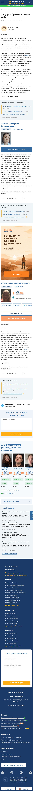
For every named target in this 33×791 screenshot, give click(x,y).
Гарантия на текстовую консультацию (13, 720)
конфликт (25, 349)
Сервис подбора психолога (15, 692)
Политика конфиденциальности (11, 740)
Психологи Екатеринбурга (13, 590)
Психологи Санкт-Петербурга (14, 585)
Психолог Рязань (18, 129)
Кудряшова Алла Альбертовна (15, 283)
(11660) (6, 305)
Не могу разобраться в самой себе (13, 111)
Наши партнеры (6, 754)
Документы (5, 734)
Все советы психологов (9, 553)
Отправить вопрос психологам (11, 756)
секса (13, 81)
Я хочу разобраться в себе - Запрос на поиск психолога (16, 512)
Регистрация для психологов (13, 765)
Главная (3, 10)
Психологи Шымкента (12, 618)
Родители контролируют (9, 532)
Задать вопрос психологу (16, 149)
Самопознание (19, 21)
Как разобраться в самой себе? (12, 214)
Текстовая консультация (16, 705)
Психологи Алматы (11, 613)
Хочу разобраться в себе (9, 523)
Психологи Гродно (11, 643)
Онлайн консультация (15, 696)
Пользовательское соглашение (11, 737)
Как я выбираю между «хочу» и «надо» (14, 114)
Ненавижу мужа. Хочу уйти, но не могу (14, 217)
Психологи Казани (11, 595)
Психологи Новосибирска (13, 588)
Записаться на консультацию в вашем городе (15, 700)
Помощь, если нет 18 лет (9, 726)
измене (27, 55)
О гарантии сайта (8, 493)
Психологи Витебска (11, 638)
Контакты (4, 751)
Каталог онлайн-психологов (10, 490)
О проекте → (16, 274)
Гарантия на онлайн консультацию (12, 718)
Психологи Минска (11, 633)
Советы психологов (13, 10)
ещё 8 (3, 486)
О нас (3, 759)
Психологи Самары (11, 603)
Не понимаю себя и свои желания (12, 394)
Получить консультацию (16, 318)
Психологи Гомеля (11, 636)
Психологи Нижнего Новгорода (15, 593)
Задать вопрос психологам (9, 117)
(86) (16, 305)
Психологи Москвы (11, 583)
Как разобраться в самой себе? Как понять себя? (17, 106)
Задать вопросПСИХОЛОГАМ (31, 516)
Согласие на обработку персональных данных (15, 743)
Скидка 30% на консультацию (10, 723)
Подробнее (28, 298)
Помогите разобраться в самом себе (13, 211)
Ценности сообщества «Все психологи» (13, 728)
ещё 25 (15, 486)
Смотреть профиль (16, 313)
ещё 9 (27, 486)
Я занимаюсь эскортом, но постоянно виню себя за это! (15, 542)
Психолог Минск (18, 286)
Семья (4, 483)
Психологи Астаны (11, 616)
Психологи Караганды (12, 621)
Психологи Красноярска (12, 598)
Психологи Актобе (11, 623)
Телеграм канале (10, 406)
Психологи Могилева (12, 641)
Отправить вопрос (16, 683)
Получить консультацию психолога (16, 5)
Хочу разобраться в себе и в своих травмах (15, 384)
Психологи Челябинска (12, 600)
